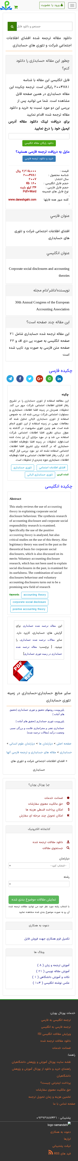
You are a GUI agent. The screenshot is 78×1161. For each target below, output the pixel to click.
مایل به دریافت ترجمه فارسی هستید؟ (42, 152)
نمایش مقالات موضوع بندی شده (34, 899)
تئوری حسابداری (34, 400)
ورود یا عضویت (51, 5)
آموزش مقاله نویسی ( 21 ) (52, 971)
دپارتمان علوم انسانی (22, 744)
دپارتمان (64, 858)
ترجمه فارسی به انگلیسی (56, 1027)
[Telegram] (10, 378)
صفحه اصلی (64, 744)
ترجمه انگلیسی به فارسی (56, 1020)
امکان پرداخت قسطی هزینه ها (45, 810)
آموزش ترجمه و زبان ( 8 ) (53, 965)
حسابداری (66, 752)
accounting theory (21, 535)
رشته (66, 877)
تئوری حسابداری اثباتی (40, 475)
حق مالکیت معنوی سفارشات (46, 804)
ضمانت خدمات (54, 798)
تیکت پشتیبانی (61, 1146)
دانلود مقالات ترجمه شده (48, 842)
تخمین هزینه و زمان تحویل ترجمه (49, 1097)
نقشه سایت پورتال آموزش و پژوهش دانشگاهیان (41, 1062)
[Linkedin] (59, 378)
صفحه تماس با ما (64, 1104)
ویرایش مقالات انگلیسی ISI (54, 1034)
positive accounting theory (29, 609)
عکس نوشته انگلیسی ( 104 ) (51, 983)
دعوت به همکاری (60, 1132)
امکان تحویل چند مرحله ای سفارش (41, 816)
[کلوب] (49, 378)
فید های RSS (62, 1154)
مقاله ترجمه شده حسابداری (39, 625)
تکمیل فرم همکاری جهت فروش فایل (46, 939)
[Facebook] (20, 378)
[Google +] (39, 378)
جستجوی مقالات (53, 848)
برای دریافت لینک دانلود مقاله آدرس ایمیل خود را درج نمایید (39, 125)
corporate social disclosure (29, 602)
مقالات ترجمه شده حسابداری (37, 639)
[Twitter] (29, 378)
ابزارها (67, 1139)
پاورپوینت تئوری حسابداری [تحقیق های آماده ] (40, 721)
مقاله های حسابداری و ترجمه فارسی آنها (31, 752)
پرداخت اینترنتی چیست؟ (55, 1083)
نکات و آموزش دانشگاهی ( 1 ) (50, 977)
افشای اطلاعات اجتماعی (52, 468)
